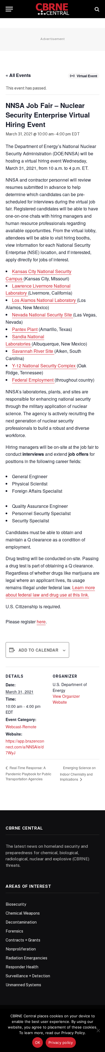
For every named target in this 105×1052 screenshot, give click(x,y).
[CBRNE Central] (52, 9)
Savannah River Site (33, 351)
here (41, 621)
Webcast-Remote (21, 726)
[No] (98, 1030)
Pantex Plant (25, 329)
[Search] (96, 9)
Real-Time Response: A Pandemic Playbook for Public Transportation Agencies (28, 773)
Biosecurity (16, 904)
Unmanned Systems (23, 985)
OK (37, 1042)
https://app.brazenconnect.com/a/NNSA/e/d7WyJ (25, 746)
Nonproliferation (21, 949)
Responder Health (22, 967)
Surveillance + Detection (28, 976)
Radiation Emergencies (26, 958)
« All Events (18, 75)
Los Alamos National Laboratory (44, 300)
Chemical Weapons (23, 913)
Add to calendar (38, 650)
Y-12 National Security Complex (44, 365)
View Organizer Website (66, 699)
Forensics (14, 931)
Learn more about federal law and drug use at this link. (50, 591)
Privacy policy (60, 1042)
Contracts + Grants (23, 940)
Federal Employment (33, 380)
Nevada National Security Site (42, 314)
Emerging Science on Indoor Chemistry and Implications (78, 773)
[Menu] (9, 9)
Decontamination (21, 922)
